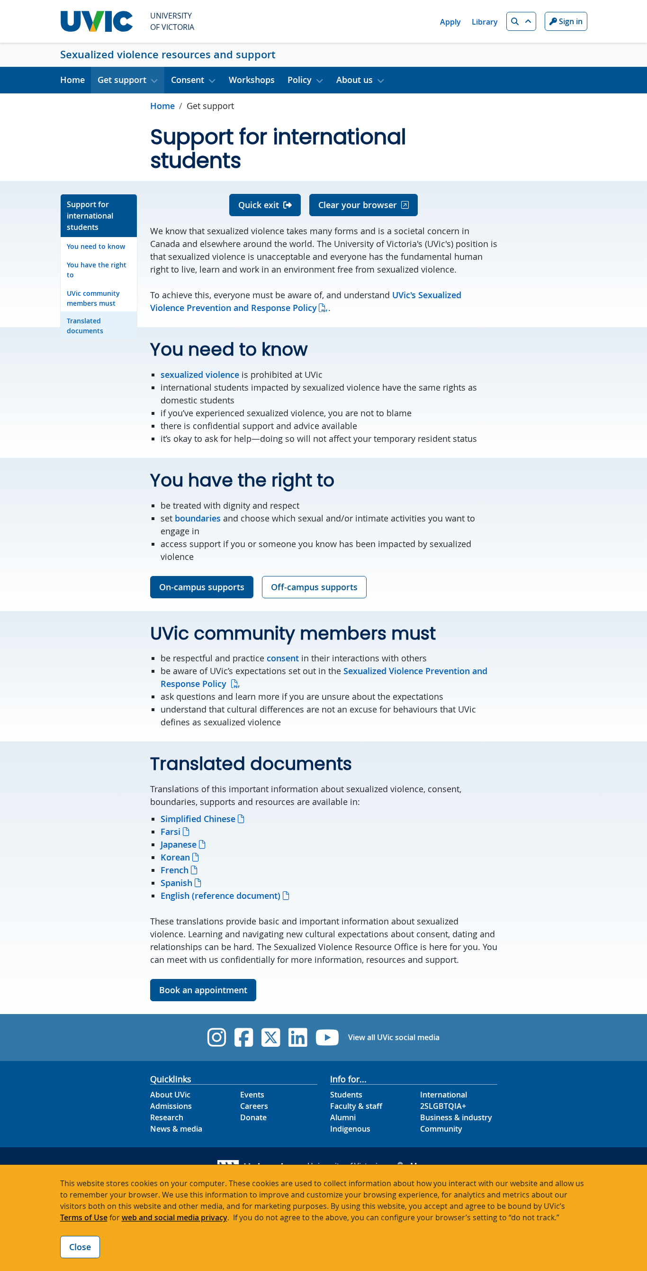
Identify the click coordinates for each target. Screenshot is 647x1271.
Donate (253, 1117)
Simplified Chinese (198, 818)
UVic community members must (93, 298)
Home (72, 79)
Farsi (170, 831)
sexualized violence (200, 374)
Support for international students (90, 215)
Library (485, 22)
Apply (450, 22)
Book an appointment (203, 990)
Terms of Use (84, 1217)
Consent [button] (187, 79)
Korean (175, 857)
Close (80, 1247)
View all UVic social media (394, 1037)
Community (441, 1129)
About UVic (170, 1094)
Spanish (176, 882)
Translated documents (85, 325)
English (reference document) (220, 895)
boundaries (198, 518)
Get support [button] (122, 79)
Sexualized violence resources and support (168, 54)
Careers (254, 1106)
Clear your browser (357, 204)
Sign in (570, 21)
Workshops (252, 79)
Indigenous (350, 1129)
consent (283, 658)
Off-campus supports (314, 587)
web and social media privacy (174, 1217)
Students (346, 1094)
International (443, 1094)
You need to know (96, 246)
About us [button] (354, 79)
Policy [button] (300, 79)
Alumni (343, 1117)
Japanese (179, 844)
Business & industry (456, 1117)
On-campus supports (201, 587)
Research (166, 1117)
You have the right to (96, 269)
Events (252, 1094)
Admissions (171, 1106)
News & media (176, 1129)
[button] (521, 21)
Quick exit (258, 204)
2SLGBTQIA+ (443, 1106)
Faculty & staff (356, 1106)
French (175, 870)
